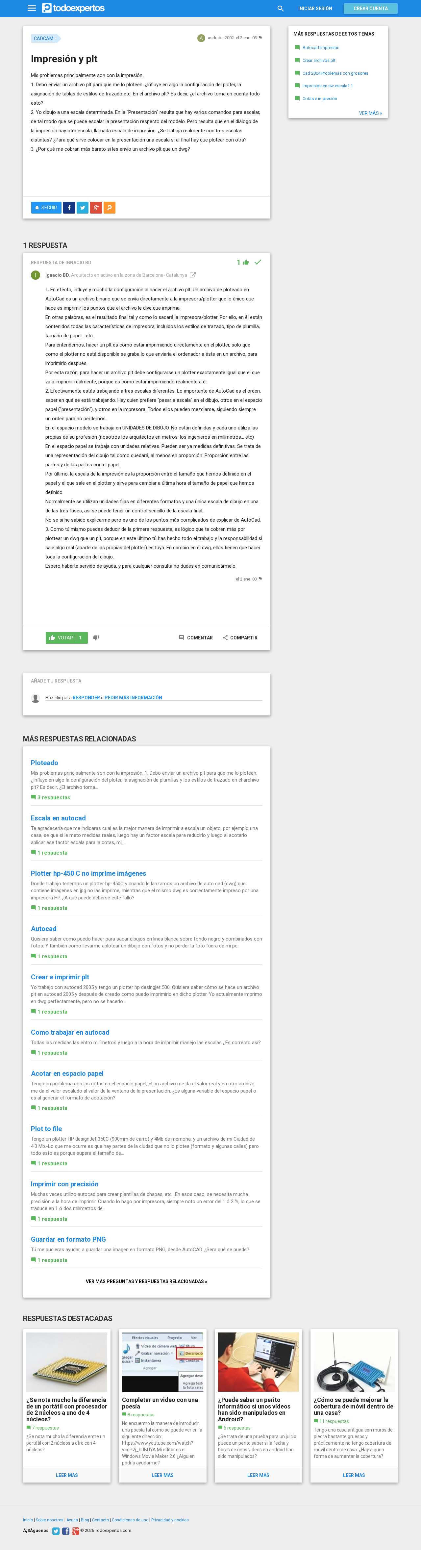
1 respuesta (52, 853)
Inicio (28, 1520)
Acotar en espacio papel (67, 1073)
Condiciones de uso (130, 1520)
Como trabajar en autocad (70, 1032)
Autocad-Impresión (321, 47)
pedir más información (133, 697)
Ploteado (44, 763)
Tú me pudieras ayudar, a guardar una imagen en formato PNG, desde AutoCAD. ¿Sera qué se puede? (140, 1250)
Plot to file (46, 1129)
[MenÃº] (31, 8)
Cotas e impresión (320, 98)
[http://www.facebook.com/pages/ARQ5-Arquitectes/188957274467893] (192, 275)
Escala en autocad (58, 818)
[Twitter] (55, 1531)
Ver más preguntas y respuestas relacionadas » (146, 1281)
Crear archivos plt (319, 60)
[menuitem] (69, 208)
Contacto (100, 1520)
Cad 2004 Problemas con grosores (335, 73)
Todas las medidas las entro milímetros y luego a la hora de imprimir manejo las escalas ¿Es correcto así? (146, 1043)
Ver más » (370, 113)
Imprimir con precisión (64, 1184)
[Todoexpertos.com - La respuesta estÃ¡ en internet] (73, 8)
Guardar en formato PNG (68, 1239)
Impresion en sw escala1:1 (328, 85)
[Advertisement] (146, 173)
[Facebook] (65, 1531)
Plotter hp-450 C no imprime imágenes (88, 873)
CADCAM (43, 38)
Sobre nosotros (49, 1520)
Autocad (44, 929)
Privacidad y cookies (170, 1520)
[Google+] (74, 1531)
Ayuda (72, 1520)
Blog (85, 1520)
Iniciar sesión (315, 8)
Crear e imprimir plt (60, 977)
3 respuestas (53, 797)
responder (86, 697)
